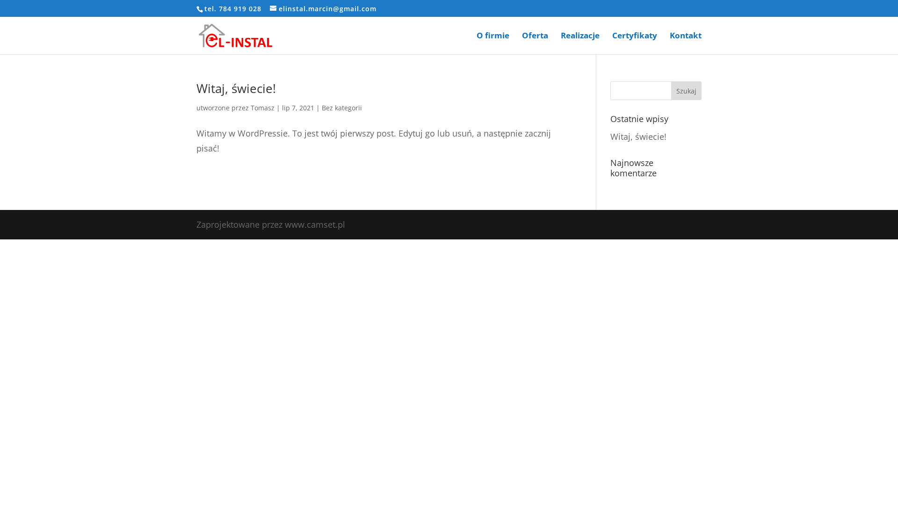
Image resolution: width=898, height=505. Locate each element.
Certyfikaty (634, 36)
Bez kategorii (342, 107)
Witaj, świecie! (236, 88)
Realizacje (580, 36)
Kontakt (686, 36)
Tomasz (263, 107)
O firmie (493, 36)
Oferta (535, 36)
